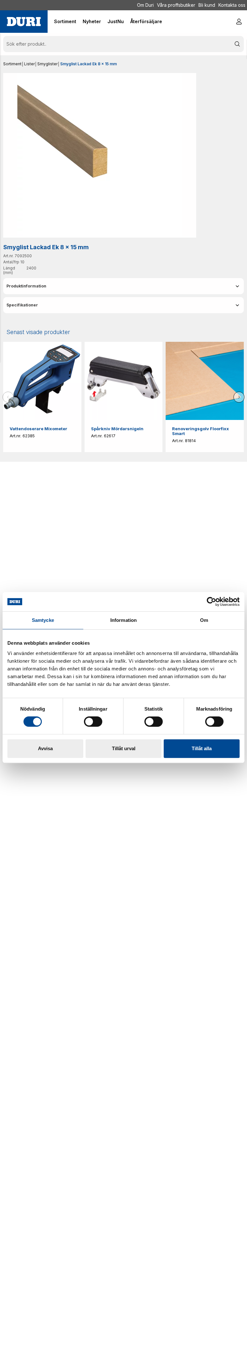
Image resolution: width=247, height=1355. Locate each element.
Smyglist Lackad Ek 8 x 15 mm (88, 63)
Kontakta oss (231, 5)
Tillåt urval (123, 748)
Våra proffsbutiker (176, 5)
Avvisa (45, 748)
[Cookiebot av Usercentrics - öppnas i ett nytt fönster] (211, 601)
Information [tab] (123, 620)
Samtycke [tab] (43, 620)
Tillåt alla (202, 748)
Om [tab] (204, 620)
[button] (123, 286)
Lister (29, 63)
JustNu (115, 21)
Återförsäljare (146, 21)
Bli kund (206, 5)
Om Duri (145, 5)
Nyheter (92, 21)
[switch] (93, 721)
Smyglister (47, 63)
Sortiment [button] (65, 21)
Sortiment (12, 63)
